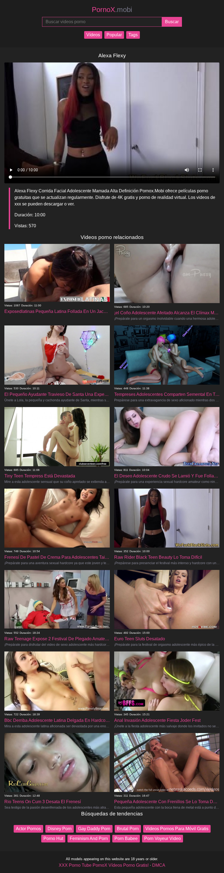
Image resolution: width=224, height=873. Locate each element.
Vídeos (93, 34)
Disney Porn (60, 828)
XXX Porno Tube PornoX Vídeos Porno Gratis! (104, 865)
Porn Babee (126, 838)
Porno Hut (53, 838)
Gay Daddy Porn (94, 828)
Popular (114, 34)
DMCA (158, 865)
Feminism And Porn (89, 838)
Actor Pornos (28, 828)
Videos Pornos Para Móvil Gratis (176, 828)
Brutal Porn (128, 828)
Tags (133, 34)
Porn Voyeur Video (162, 838)
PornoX (112, 9)
